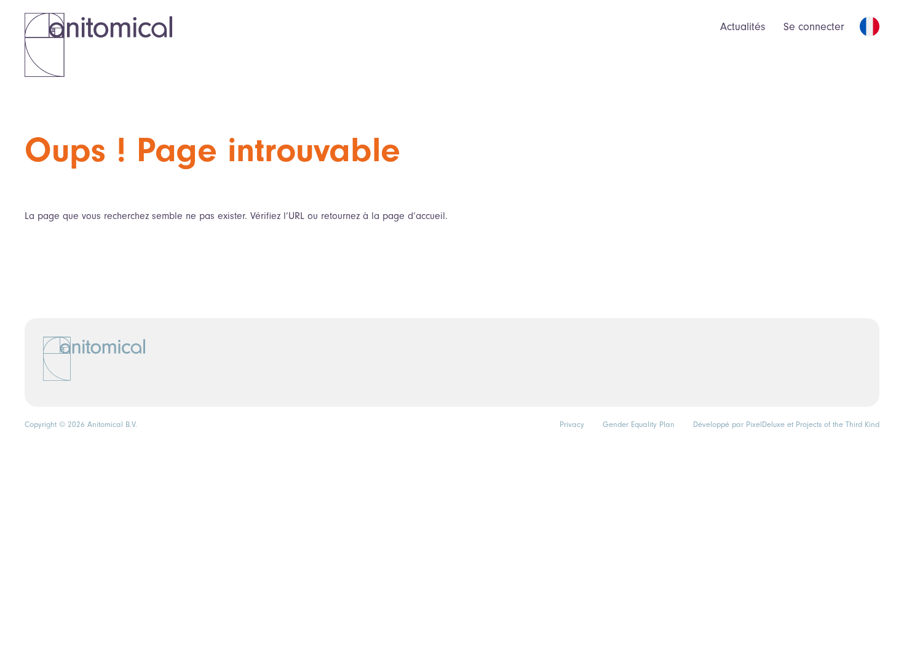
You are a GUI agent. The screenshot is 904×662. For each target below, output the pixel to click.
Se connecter (813, 26)
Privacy (572, 424)
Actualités (742, 26)
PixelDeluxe (765, 424)
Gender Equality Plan (639, 424)
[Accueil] (98, 44)
